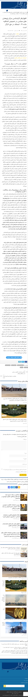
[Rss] (19, 487)
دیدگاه (25, 439)
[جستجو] (5, 686)
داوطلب (17, 34)
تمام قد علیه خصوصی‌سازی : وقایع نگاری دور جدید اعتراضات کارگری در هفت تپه (14, 652)
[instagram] (12, 487)
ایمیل (25, 459)
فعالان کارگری (8, 365)
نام (25, 453)
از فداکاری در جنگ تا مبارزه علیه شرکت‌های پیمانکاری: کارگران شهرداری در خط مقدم (10, 496)
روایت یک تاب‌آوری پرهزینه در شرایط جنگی (3, 598)
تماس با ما (26, 680)
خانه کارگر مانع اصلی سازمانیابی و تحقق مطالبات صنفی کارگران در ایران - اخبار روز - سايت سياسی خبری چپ (14, 651)
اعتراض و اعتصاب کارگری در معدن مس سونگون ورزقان (18, 372)
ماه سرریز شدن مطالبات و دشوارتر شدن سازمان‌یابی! (17, 577)
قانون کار (26, 367)
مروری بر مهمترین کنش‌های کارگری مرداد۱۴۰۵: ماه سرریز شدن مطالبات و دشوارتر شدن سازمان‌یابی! (15, 399)
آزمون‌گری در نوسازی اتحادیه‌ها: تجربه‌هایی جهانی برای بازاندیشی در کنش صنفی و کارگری (10, 548)
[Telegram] (9, 487)
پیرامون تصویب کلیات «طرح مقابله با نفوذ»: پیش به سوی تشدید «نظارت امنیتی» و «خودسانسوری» (15, 420)
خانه (26, 12)
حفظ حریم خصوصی (24, 682)
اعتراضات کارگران (20, 365)
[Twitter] (14, 487)
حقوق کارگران (14, 365)
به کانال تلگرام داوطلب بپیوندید (13, 357)
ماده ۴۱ (22, 367)
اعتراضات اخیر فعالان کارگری (20, 58)
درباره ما (26, 678)
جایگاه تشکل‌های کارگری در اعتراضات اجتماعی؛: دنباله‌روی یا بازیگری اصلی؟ (11, 516)
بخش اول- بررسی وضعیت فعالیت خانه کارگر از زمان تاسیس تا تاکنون (14, 644)
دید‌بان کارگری (22, 12)
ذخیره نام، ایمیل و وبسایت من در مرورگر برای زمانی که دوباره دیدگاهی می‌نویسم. (15, 471)
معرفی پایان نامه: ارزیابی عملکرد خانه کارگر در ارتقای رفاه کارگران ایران (11, 553)
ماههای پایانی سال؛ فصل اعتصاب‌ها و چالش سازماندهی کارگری (11, 525)
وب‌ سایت (24, 464)
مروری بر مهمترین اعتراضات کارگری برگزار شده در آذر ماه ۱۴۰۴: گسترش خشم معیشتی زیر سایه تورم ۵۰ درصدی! (10, 534)
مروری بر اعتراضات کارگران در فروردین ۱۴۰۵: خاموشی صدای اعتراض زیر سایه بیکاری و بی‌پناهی (11, 506)
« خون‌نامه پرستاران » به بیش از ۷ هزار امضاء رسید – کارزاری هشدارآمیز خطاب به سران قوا (15, 648)
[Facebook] (16, 487)
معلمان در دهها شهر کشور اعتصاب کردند (9, 376)
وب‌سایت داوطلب (9, 692)
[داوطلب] (14, 6)
